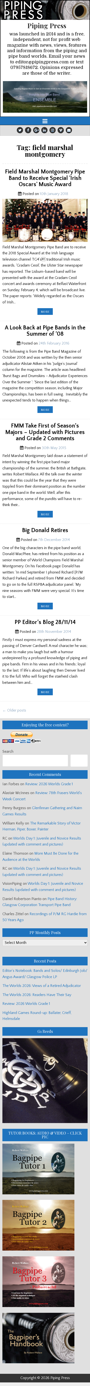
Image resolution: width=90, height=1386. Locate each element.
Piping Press (46, 25)
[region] (45, 97)
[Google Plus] (36, 130)
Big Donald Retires (45, 530)
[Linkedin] (44, 130)
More (47, 312)
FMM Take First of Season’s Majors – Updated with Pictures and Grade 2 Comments (45, 432)
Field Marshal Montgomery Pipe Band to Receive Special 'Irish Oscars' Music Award (45, 178)
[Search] (79, 760)
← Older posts (14, 710)
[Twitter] (20, 130)
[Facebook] (28, 130)
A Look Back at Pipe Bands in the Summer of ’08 (45, 331)
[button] (45, 97)
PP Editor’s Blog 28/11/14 (45, 622)
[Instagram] (52, 130)
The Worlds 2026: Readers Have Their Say (36, 995)
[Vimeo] (61, 130)
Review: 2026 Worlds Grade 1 (49, 784)
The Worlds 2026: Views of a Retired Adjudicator (41, 986)
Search (7, 751)
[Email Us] (69, 130)
